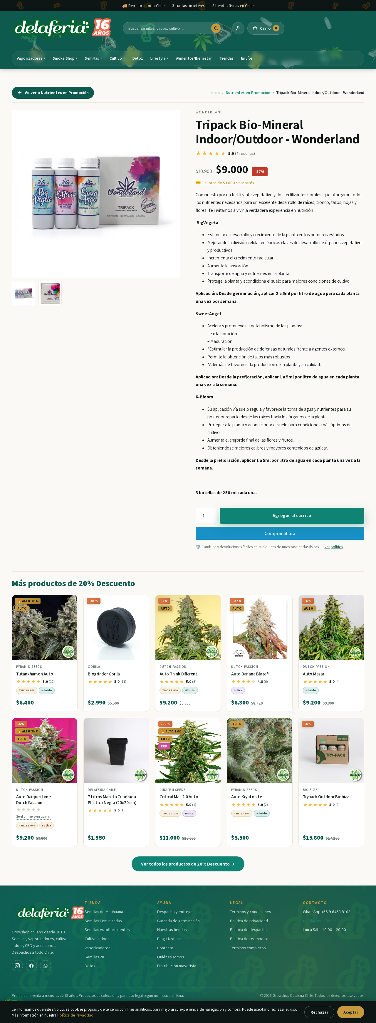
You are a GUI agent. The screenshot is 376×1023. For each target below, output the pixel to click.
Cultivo (117, 58)
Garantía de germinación (178, 920)
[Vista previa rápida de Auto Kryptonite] (283, 725)
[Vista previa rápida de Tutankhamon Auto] (68, 602)
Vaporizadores (31, 58)
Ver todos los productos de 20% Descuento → (188, 864)
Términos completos (248, 947)
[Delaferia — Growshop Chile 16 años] (62, 28)
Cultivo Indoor (97, 938)
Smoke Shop (65, 58)
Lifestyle (159, 58)
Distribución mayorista (176, 965)
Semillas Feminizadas (103, 920)
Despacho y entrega (174, 911)
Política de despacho (248, 929)
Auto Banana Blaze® (250, 674)
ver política (334, 546)
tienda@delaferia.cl (320, 920)
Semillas (93, 58)
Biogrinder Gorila (104, 674)
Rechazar (319, 1012)
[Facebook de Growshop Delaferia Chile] (31, 965)
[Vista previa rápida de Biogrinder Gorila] (140, 602)
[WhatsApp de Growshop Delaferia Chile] (45, 965)
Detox (137, 58)
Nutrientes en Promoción (248, 92)
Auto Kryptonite (246, 796)
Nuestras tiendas (172, 929)
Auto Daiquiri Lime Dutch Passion (33, 799)
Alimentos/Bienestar (194, 58)
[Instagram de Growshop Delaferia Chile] (17, 965)
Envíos (247, 58)
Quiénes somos (170, 957)
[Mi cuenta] (238, 28)
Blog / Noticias (169, 938)
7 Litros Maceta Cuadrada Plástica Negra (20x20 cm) (112, 799)
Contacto (165, 947)
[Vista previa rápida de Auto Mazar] (355, 602)
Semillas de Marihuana (104, 911)
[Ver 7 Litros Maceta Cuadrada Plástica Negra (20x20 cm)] (116, 750)
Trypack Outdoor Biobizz (326, 796)
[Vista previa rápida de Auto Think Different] (211, 602)
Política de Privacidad (75, 1015)
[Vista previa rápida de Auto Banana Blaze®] (283, 602)
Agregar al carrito (292, 515)
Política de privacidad (249, 920)
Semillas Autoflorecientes (107, 929)
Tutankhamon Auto (34, 674)
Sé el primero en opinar (33, 816)
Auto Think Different (178, 674)
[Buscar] (216, 28)
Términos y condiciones (250, 911)
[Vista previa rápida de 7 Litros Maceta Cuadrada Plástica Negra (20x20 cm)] (140, 725)
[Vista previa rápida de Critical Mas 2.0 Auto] (211, 725)
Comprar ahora (280, 533)
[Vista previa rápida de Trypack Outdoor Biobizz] (355, 725)
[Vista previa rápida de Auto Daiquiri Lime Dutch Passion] (68, 725)
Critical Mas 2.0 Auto (179, 796)
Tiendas (226, 58)
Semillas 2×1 (95, 957)
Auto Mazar (313, 674)
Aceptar (350, 1012)
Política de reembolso (249, 938)
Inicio (215, 92)
